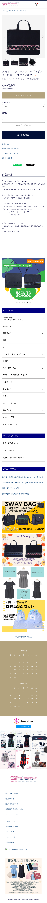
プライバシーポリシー (12, 814)
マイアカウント (10, 837)
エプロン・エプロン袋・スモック (15, 375)
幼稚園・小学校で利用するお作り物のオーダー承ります (22, 477)
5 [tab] (27, 302)
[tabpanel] (23, 279)
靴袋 (4, 340)
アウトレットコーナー (11, 424)
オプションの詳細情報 (23, 95)
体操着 (5, 361)
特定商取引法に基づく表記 (10, 148)
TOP (4, 11)
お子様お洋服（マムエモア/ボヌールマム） (13, 319)
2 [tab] (19, 302)
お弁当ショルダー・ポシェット (14, 458)
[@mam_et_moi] (16, 721)
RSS (6, 832)
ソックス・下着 (8, 417)
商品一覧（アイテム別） (11, 488)
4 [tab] (24, 302)
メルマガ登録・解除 (11, 827)
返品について (6, 144)
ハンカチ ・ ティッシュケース (14, 354)
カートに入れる (23, 135)
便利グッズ (7, 410)
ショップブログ (10, 821)
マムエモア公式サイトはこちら (17, 849)
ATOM (12, 832)
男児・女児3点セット (10, 443)
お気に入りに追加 (22, 125)
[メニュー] (43, 4)
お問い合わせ (9, 842)
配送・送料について (11, 793)
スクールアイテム (9, 368)
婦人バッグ (7, 389)
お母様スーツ (8, 382)
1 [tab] (16, 302)
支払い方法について (11, 804)
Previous (4, 36)
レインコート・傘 (9, 403)
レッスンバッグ (21, 11)
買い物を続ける (7, 158)
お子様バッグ (11, 11)
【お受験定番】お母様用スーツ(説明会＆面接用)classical (22, 483)
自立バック (7, 333)
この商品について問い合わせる (12, 153)
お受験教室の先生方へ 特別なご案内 (15, 494)
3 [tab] (22, 302)
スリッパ (6, 396)
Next (42, 36)
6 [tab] (30, 302)
